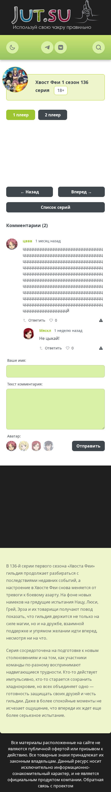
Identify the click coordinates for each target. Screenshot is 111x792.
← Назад (29, 192)
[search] (98, 47)
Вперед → (81, 192)
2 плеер (53, 115)
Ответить (36, 320)
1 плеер (21, 115)
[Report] (102, 320)
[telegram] (47, 47)
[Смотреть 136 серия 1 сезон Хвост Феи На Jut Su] (55, 15)
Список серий (55, 207)
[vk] (60, 47)
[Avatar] (11, 446)
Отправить (88, 446)
